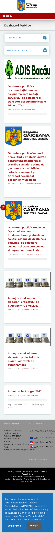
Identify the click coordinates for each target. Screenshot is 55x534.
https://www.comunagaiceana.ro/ (19, 450)
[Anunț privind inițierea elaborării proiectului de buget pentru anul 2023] (27, 281)
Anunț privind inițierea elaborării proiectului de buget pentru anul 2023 (23, 302)
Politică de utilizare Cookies (22, 476)
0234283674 (13, 439)
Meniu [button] (9, 16)
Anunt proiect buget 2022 (25, 391)
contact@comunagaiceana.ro (18, 444)
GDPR (31, 481)
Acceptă (33, 525)
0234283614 (17, 436)
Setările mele (14, 526)
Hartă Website (26, 471)
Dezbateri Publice (27, 109)
